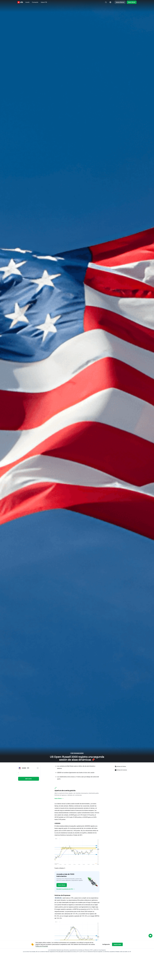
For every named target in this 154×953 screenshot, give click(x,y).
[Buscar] (105, 2)
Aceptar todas (117, 944)
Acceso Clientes (120, 2)
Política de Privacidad (42, 946)
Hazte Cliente (131, 2)
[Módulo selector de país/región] (110, 2)
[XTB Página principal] (20, 2)
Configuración (106, 944)
